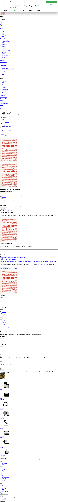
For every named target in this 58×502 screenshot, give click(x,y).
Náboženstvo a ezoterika (4, 63)
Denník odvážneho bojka (5, 89)
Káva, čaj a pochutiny (3, 98)
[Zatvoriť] (0, 356)
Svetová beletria (4, 35)
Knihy (2, 132)
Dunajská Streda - (8, 259)
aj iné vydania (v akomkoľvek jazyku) (6, 364)
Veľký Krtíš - (25, 248)
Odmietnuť (51, 4)
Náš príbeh (3, 485)
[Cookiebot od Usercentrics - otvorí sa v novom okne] (5, 10)
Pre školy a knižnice (4, 479)
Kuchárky (2, 60)
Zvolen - (43, 248)
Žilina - (36, 261)
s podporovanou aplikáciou (9, 125)
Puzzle (1, 108)
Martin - (25, 261)
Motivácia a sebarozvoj (5, 40)
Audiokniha (2, 369)
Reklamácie (3, 480)
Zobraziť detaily (43, 10)
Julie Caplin (3, 80)
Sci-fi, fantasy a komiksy (5, 55)
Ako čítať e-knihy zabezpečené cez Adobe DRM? (6, 130)
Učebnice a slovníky (3, 62)
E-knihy (1, 22)
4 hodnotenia (2, 338)
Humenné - (6, 255)
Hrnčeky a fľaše (2, 100)
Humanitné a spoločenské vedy (6, 41)
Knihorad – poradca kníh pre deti (6, 50)
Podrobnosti (3, 299)
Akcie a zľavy (3, 73)
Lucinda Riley (3, 84)
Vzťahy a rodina (4, 43)
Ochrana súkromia (4, 499)
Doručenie (3, 474)
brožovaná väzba (4, 312)
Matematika (3, 134)
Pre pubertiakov (4, 52)
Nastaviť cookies (4, 498)
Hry (2, 470)
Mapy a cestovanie (3, 65)
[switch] (23, 10)
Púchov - (20, 257)
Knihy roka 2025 (4, 70)
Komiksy (3, 31)
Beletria (1, 28)
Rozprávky (3, 54)
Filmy (1, 24)
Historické (3, 34)
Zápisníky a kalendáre (4, 103)
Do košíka (2, 297)
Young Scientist (4, 197)
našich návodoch (7, 122)
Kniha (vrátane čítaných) (4, 367)
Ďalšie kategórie (4, 47)
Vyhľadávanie (2, 20)
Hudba (1, 105)
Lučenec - (6, 248)
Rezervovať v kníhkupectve (4, 207)
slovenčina (3, 320)
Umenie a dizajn (4, 46)
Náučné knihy (3, 56)
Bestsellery (3, 71)
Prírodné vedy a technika (6, 327)
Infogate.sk (6, 264)
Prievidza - (7, 257)
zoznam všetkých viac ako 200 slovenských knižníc (41, 264)
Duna (2, 91)
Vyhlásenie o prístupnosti (5, 491)
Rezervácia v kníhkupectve (5, 477)
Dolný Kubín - (10, 261)
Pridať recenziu (2, 346)
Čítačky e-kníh (2, 95)
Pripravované (3, 72)
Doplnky (1, 25)
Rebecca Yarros (4, 81)
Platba (2, 475)
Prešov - (20, 255)
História (3, 42)
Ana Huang (3, 82)
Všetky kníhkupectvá (4, 463)
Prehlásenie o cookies (4, 490)
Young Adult (3, 53)
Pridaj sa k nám (4, 488)
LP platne (1, 106)
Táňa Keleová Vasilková (5, 83)
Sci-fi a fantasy (4, 30)
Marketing (3, 489)
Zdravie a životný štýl (4, 44)
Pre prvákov (3, 51)
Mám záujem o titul (4, 75)
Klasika (3, 33)
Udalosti (3, 464)
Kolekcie (3, 74)
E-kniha (2, 368)
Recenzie (3, 300)
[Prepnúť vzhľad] (0, 26)
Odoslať (1, 495)
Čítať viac (33, 195)
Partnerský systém (4, 487)
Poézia (3, 36)
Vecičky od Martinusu (3, 97)
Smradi (3, 92)
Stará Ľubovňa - (34, 255)
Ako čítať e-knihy (4, 478)
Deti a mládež (2, 48)
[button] (29, 205)
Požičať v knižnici (9, 210)
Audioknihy (1, 23)
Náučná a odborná (3, 38)
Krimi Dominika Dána (4, 90)
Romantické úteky (4, 87)
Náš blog (3, 486)
